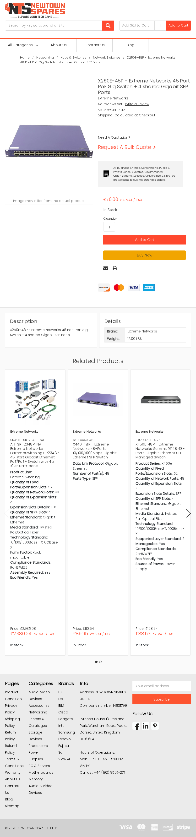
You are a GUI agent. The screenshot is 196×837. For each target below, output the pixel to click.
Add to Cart (178, 25)
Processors (38, 745)
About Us (59, 44)
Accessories (39, 705)
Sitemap (12, 806)
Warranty (13, 772)
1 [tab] (96, 662)
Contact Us (95, 44)
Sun (61, 752)
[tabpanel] (35, 512)
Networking (38, 712)
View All (64, 759)
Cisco (63, 712)
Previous (6, 513)
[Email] (105, 268)
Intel (61, 725)
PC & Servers (39, 765)
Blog (130, 44)
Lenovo (64, 739)
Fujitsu (63, 745)
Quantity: (110, 218)
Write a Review (137, 104)
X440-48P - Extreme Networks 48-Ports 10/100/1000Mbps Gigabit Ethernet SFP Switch (95, 451)
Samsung (66, 732)
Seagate (65, 719)
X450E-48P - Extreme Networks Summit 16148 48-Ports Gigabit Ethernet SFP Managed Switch (160, 451)
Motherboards (41, 772)
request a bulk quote (124, 147)
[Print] (115, 268)
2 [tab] (100, 662)
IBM (61, 705)
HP (60, 692)
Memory (36, 779)
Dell (61, 698)
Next (188, 513)
